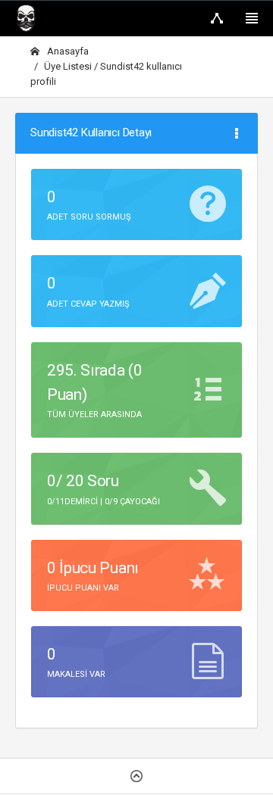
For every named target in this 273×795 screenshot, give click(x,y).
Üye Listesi (69, 66)
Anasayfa (67, 51)
